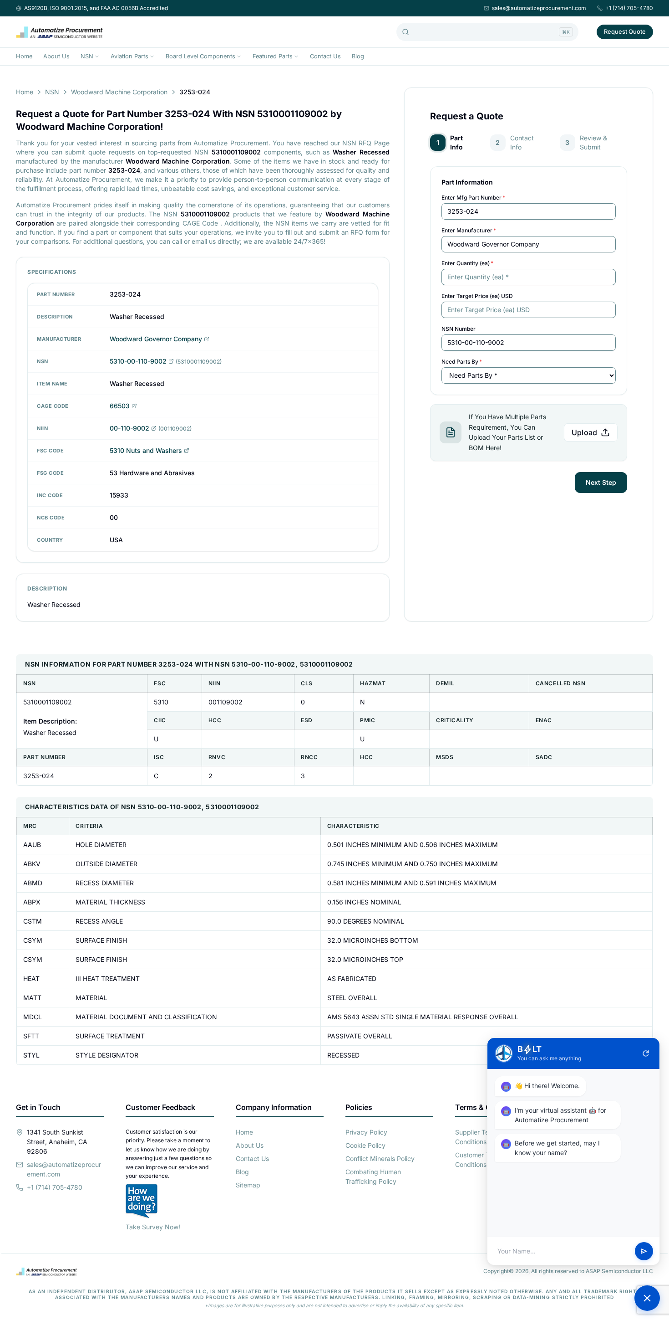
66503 (120, 406)
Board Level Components (200, 56)
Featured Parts (273, 56)
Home (24, 56)
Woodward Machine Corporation (119, 92)
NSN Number (458, 328)
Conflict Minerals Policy (380, 1158)
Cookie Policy (365, 1145)
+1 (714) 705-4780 (629, 8)
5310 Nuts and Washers (146, 450)
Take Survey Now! (153, 1227)
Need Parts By (461, 361)
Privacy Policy (366, 1132)
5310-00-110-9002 (138, 361)
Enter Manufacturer (468, 230)
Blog (358, 56)
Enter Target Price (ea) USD (477, 296)
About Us (56, 56)
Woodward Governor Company (156, 339)
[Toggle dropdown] (97, 56)
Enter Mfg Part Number (473, 197)
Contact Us (325, 56)
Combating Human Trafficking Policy (373, 1176)
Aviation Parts (129, 56)
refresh (645, 1053)
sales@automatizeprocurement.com (539, 8)
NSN (87, 56)
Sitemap (248, 1185)
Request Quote (625, 31)
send (644, 1251)
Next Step (601, 482)
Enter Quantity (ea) (467, 263)
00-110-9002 (129, 428)
